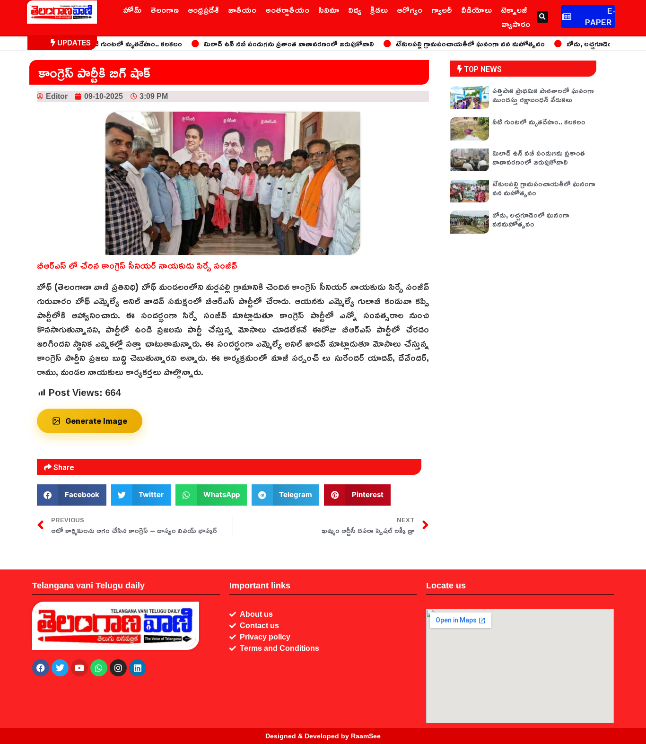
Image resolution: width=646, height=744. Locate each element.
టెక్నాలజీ (514, 9)
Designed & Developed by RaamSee (323, 736)
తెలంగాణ (164, 9)
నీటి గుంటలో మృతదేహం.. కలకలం (119, 43)
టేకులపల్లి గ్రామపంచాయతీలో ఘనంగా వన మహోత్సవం (454, 43)
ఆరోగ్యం (409, 9)
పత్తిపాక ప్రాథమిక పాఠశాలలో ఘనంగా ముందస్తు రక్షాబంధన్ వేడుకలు (543, 94)
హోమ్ (132, 9)
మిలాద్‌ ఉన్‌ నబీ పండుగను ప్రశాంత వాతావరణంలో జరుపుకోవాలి (273, 43)
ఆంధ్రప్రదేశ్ (203, 9)
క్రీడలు (379, 9)
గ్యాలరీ (441, 9)
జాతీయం (242, 9)
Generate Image (96, 421)
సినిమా (328, 9)
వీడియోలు (476, 9)
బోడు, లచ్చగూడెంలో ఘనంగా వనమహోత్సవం (530, 219)
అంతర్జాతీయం (287, 9)
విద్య (354, 9)
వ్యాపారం (515, 24)
